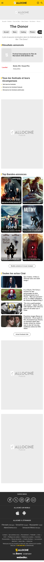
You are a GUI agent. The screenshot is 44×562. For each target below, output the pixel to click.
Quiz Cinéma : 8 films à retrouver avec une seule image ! (32, 278)
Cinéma (9, 21)
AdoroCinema (8, 527)
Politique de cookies (14, 537)
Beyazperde (33, 525)
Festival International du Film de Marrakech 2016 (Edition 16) (24, 55)
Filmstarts (5, 525)
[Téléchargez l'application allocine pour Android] (25, 513)
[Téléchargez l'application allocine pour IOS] (19, 513)
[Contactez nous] (34, 499)
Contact (4, 535)
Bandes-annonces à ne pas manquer (22, 266)
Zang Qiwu (16, 69)
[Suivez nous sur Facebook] (10, 499)
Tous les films (16, 21)
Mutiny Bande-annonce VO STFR (33, 231)
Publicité (32, 535)
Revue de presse (16, 539)
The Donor (32, 21)
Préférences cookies (27, 537)
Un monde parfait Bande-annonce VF (11, 259)
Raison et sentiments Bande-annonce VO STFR (33, 202)
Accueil (4, 21)
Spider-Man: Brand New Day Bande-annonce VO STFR (33, 259)
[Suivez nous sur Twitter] (16, 499)
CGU (38, 535)
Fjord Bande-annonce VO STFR (11, 231)
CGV (4, 537)
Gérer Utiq (22, 541)
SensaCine (19, 525)
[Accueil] (20, 3)
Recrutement (25, 535)
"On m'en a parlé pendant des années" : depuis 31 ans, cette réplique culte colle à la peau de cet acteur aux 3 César (33, 306)
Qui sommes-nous (14, 535)
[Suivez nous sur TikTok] (28, 499)
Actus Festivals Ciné (22, 334)
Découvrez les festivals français (12, 87)
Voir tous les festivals (9, 84)
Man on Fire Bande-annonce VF (11, 202)
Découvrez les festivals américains (13, 90)
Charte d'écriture (28, 539)
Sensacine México (28, 527)
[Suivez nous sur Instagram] (22, 499)
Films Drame (24, 21)
